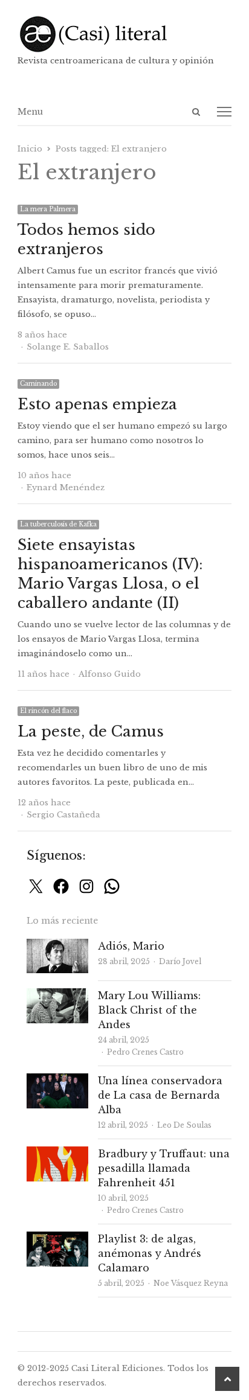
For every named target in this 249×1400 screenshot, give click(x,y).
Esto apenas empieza (97, 404)
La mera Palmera (48, 209)
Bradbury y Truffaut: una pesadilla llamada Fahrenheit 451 (164, 1168)
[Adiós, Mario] (57, 946)
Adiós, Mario (131, 946)
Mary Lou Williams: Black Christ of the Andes (149, 1010)
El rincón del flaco (48, 711)
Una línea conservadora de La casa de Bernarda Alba (160, 1095)
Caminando (38, 384)
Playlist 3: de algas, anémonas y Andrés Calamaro (149, 1253)
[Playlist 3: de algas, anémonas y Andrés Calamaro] (57, 1238)
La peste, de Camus (91, 731)
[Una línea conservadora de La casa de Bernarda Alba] (57, 1080)
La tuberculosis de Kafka (58, 524)
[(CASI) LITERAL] (124, 34)
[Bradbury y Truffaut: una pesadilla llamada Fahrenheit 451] (57, 1153)
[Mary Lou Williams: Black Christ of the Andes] (57, 995)
